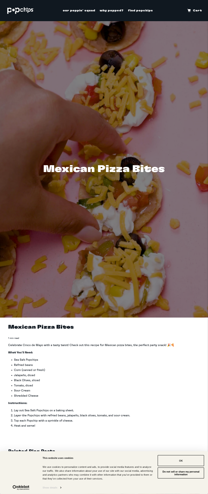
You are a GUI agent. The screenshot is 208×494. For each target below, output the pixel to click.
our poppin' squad (79, 10)
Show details (50, 487)
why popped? (112, 10)
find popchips (140, 10)
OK (181, 460)
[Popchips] (20, 10)
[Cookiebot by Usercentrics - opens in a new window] (21, 487)
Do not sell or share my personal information (180, 473)
